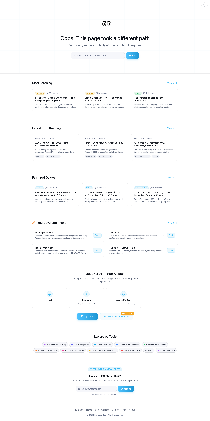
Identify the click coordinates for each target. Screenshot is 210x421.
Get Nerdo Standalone (118, 315)
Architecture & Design (73, 350)
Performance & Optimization (102, 350)
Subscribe (126, 389)
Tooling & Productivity (46, 350)
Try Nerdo (89, 316)
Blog (96, 409)
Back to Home (85, 409)
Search (132, 55)
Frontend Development (127, 344)
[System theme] (204, 5)
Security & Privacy (130, 350)
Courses (105, 409)
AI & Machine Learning (55, 344)
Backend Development (155, 344)
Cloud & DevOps (102, 344)
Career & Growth (166, 350)
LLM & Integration (80, 344)
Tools (124, 409)
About (132, 409)
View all (171, 83)
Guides (115, 409)
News (148, 350)
